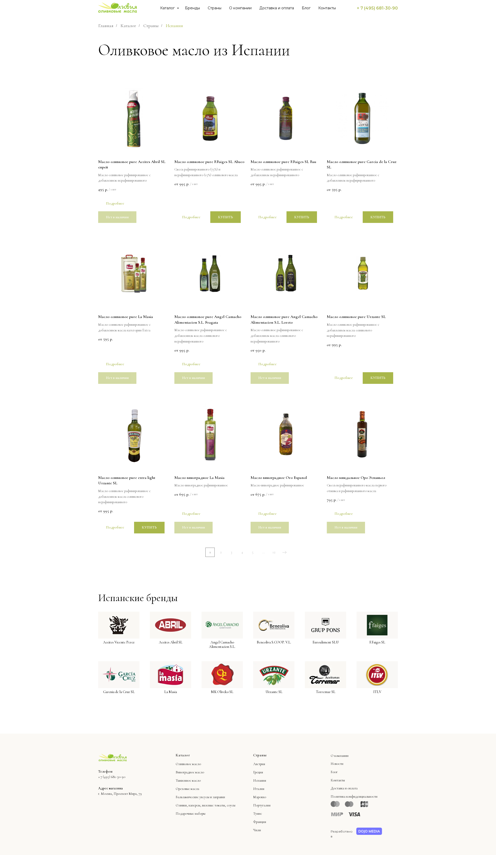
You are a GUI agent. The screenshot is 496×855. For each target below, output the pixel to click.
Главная (105, 25)
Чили (257, 830)
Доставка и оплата (276, 8)
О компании (240, 8)
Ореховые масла (187, 789)
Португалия (261, 805)
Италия (258, 789)
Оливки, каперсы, (188, 805)
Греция (258, 772)
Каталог (168, 8)
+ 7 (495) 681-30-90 (377, 8)
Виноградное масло (190, 772)
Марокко (259, 797)
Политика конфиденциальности (354, 796)
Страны (214, 8)
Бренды (192, 8)
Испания (259, 780)
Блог (306, 8)
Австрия (259, 764)
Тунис (257, 813)
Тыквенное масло (188, 780)
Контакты (327, 8)
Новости (337, 763)
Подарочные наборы (190, 813)
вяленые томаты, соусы (218, 805)
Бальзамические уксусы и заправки (200, 797)
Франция (259, 822)
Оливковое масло (188, 764)
